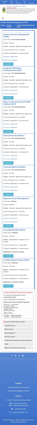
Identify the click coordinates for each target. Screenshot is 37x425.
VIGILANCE (31, 3)
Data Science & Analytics (13, 135)
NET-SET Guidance (10, 336)
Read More (8, 64)
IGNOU (6, 344)
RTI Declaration (19, 2)
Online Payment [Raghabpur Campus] (18, 391)
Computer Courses (10, 325)
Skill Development (10, 333)
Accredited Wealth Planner (14, 230)
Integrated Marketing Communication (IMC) (12, 69)
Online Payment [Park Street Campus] (18, 387)
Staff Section (12, 2)
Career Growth (9, 26)
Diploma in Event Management (16, 198)
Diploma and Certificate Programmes (15, 347)
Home (3, 25)
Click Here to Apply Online (10, 56)
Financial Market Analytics (14, 167)
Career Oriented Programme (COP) (26, 26)
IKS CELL (24, 2)
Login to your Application (10, 60)
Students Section (5, 2)
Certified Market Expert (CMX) (16, 260)
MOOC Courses (9, 329)
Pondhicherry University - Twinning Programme (18, 340)
